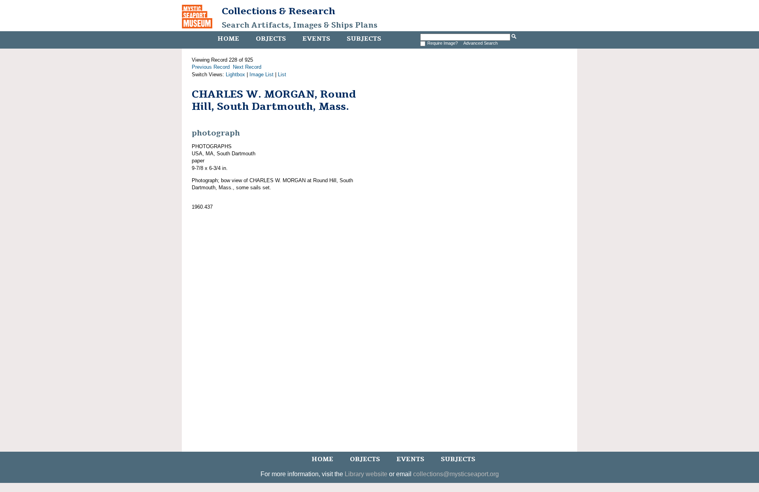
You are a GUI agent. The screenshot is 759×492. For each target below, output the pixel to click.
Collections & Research (278, 11)
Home (228, 38)
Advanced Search (480, 43)
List (282, 74)
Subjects (364, 38)
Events (316, 38)
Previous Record (211, 67)
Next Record (247, 67)
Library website (366, 474)
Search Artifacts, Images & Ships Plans (300, 25)
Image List (261, 74)
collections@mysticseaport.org (456, 474)
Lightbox (235, 74)
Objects (271, 38)
